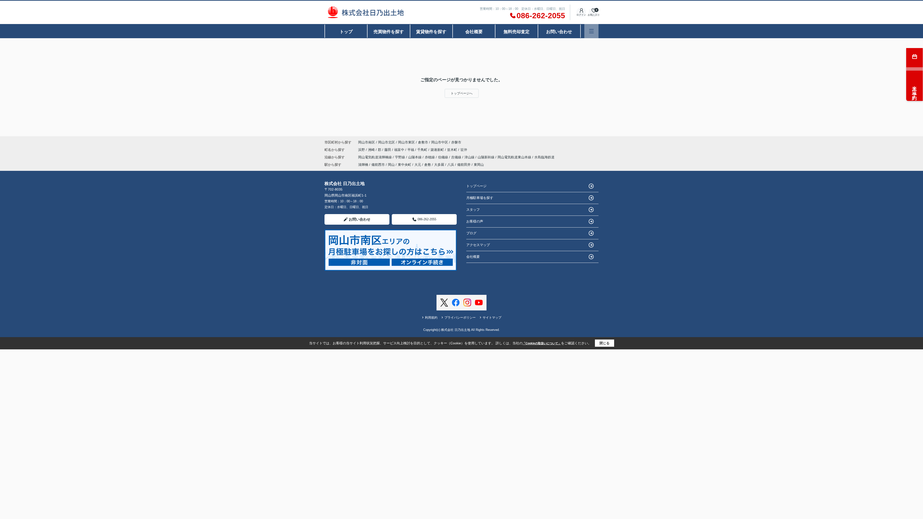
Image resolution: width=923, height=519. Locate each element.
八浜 (450, 165)
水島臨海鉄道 (544, 157)
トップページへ (462, 93)
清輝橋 (363, 165)
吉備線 (456, 157)
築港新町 (437, 150)
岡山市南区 (366, 142)
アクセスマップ (478, 245)
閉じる (604, 343)
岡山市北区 (386, 142)
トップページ (476, 186)
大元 (417, 165)
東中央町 (404, 165)
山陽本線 (415, 157)
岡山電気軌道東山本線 (515, 157)
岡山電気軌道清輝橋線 (375, 157)
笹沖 (463, 150)
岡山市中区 (439, 142)
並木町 (452, 150)
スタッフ (473, 209)
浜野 (362, 150)
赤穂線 (430, 157)
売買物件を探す (389, 31)
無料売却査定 (517, 31)
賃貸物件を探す (431, 31)
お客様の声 (474, 221)
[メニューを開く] (591, 31)
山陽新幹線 (486, 157)
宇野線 (400, 157)
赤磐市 (456, 142)
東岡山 (479, 165)
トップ (346, 31)
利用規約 (431, 317)
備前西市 (378, 165)
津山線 (469, 157)
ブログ (471, 233)
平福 (411, 150)
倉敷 (427, 165)
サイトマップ (492, 317)
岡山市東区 (406, 142)
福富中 (399, 150)
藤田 (388, 150)
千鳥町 (422, 150)
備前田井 (464, 165)
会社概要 (474, 31)
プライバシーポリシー (460, 317)
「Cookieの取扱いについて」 (542, 343)
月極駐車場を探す (479, 198)
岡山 (391, 165)
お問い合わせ (559, 31)
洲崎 (372, 150)
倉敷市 (423, 142)
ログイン (581, 14)
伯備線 (443, 157)
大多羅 (439, 165)
